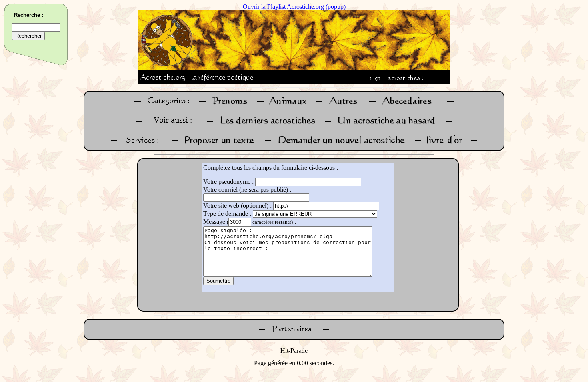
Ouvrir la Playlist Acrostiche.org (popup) (294, 6)
